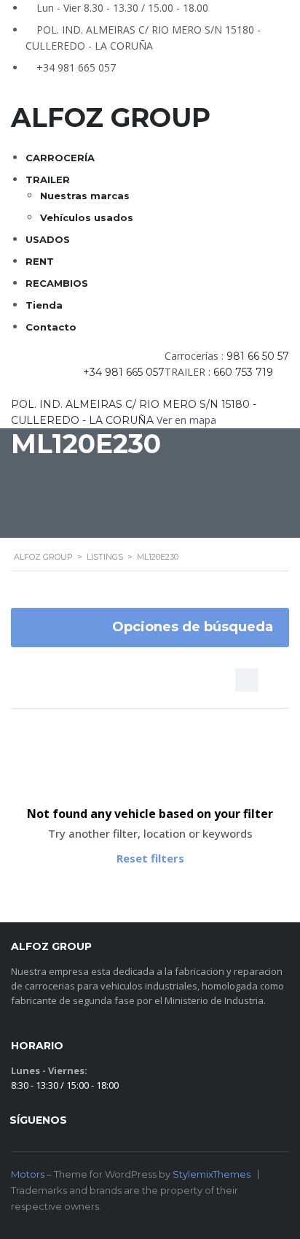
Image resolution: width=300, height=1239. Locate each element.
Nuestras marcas (85, 195)
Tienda (44, 305)
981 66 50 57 (257, 356)
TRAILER (47, 179)
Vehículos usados (86, 217)
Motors (27, 1174)
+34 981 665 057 (76, 67)
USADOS (47, 239)
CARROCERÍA (60, 157)
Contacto (50, 327)
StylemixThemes (211, 1174)
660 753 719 (243, 372)
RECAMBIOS (56, 283)
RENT (39, 261)
